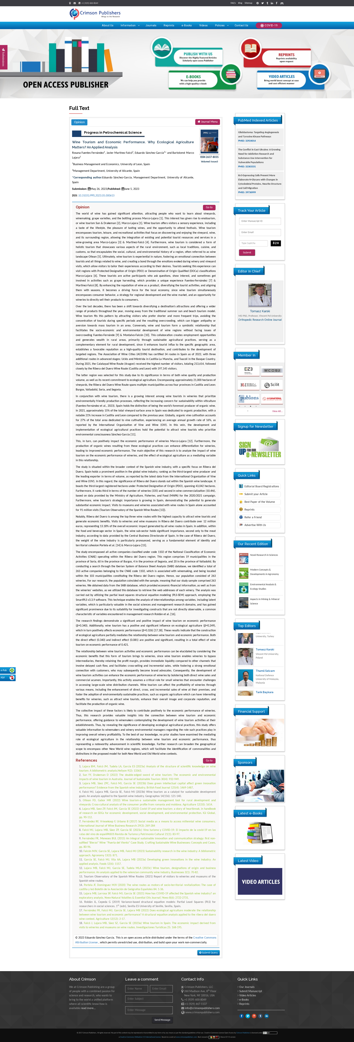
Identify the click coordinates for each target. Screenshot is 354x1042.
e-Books (187, 25)
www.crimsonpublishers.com (186, 1037)
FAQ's (233, 3)
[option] (260, 311)
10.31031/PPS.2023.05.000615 (96, 195)
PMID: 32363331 (247, 149)
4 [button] (256, 406)
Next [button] (287, 311)
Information (128, 25)
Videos (203, 25)
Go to (209, 207)
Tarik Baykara (264, 679)
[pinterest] (257, 3)
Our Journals (246, 987)
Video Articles (247, 995)
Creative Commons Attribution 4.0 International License (140, 1037)
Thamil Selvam (265, 658)
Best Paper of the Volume (259, 502)
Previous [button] (233, 311)
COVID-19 (271, 25)
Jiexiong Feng (260, 311)
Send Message (162, 1020)
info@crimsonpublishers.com (202, 1008)
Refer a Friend (253, 517)
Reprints (169, 25)
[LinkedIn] (272, 3)
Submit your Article (256, 494)
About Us (107, 25)
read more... (88, 1008)
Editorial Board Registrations (261, 486)
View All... (277, 411)
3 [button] (250, 406)
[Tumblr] (267, 3)
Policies (220, 25)
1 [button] (239, 406)
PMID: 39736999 (247, 175)
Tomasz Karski (265, 637)
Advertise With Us (255, 525)
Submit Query (209, 952)
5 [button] (248, 411)
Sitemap (248, 3)
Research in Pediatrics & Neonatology (260, 338)
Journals (150, 25)
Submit (247, 252)
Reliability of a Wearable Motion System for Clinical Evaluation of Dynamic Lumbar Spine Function (260, 188)
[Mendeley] (282, 3)
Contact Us (241, 25)
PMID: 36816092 (247, 196)
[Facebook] (276, 3)
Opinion (79, 122)
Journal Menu (209, 121)
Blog (240, 3)
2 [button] (245, 406)
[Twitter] (262, 3)
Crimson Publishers (243, 1033)
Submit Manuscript (250, 991)
